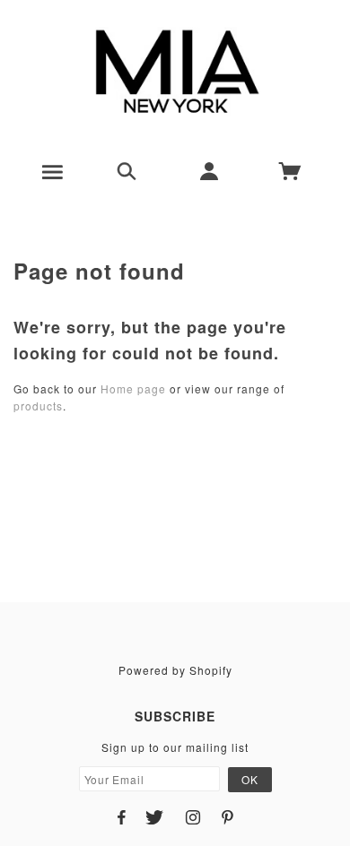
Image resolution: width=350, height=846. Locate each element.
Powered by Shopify (175, 670)
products (38, 405)
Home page (133, 388)
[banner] (175, 72)
